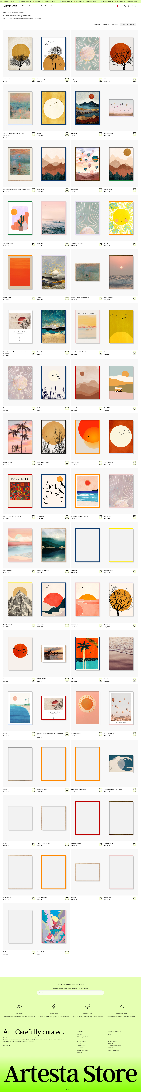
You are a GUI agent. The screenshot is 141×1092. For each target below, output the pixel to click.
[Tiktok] (10, 1045)
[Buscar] (125, 6)
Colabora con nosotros (82, 1050)
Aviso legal (79, 1034)
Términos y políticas (70, 1089)
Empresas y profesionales (114, 1045)
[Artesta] (12, 6)
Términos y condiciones (83, 1039)
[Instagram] (7, 1045)
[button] (106, 24)
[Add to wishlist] (33, 80)
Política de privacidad (82, 1036)
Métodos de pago (112, 1041)
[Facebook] (4, 1045)
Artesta (72, 1088)
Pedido (109, 1034)
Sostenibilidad (80, 1048)
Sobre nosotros (81, 1045)
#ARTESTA (110, 1048)
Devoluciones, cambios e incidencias (117, 1039)
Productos (110, 1043)
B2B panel (79, 1052)
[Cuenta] (128, 6)
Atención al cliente (81, 1041)
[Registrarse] (101, 993)
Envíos (109, 1036)
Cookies (79, 1043)
